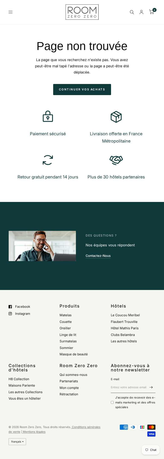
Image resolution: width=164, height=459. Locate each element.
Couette (66, 322)
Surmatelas (68, 341)
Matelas (66, 315)
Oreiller (65, 328)
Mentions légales (33, 431)
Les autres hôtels (124, 341)
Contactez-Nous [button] (98, 256)
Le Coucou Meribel (125, 315)
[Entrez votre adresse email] (151, 387)
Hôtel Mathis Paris (125, 328)
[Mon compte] (141, 12)
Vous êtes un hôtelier (25, 398)
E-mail (115, 379)
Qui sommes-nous (73, 375)
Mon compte (69, 388)
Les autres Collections (25, 392)
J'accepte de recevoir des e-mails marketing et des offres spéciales (135, 402)
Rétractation (69, 394)
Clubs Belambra (123, 335)
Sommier (66, 348)
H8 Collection (19, 379)
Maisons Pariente (22, 385)
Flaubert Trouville (124, 322)
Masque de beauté (74, 354)
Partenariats (69, 381)
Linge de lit (68, 335)
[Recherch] (131, 12)
